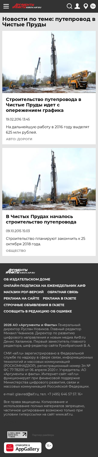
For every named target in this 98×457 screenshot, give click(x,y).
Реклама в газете (59, 298)
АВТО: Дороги (19, 139)
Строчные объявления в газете (34, 305)
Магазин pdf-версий (24, 292)
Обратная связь (62, 292)
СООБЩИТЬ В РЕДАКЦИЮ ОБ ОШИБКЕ (38, 311)
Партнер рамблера (43, 435)
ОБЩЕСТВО (16, 250)
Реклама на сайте (21, 298)
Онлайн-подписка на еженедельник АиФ (44, 286)
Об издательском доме (27, 279)
